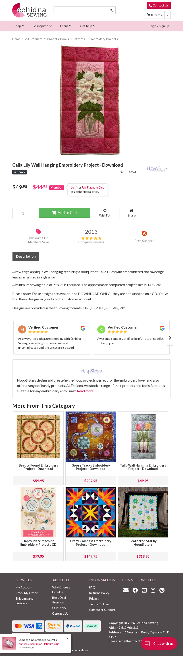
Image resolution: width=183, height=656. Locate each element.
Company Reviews (91, 242)
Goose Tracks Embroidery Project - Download (90, 467)
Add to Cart (67, 212)
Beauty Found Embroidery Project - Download (38, 467)
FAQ (92, 587)
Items (156, 15)
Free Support (144, 241)
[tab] (26, 256)
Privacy (94, 598)
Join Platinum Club (93, 187)
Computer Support (102, 609)
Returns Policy (99, 593)
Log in (74, 187)
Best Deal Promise (59, 600)
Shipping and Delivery (24, 601)
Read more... (86, 391)
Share (132, 215)
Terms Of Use (99, 604)
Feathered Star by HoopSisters (143, 542)
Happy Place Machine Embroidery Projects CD (38, 542)
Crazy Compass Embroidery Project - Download (90, 542)
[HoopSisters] (157, 168)
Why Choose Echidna (61, 589)
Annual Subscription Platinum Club (39, 643)
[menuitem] (18, 26)
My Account (24, 587)
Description (26, 256)
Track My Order (26, 593)
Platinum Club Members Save (38, 240)
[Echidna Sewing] (29, 10)
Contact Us (160, 5)
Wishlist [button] (104, 215)
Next (170, 338)
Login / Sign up (159, 26)
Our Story (59, 608)
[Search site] (111, 10)
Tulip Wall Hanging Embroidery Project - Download (143, 467)
